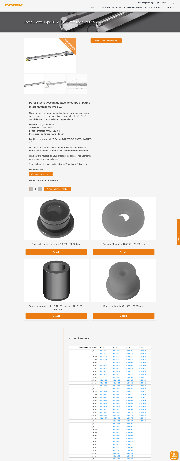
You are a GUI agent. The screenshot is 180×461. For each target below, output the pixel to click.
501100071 (129, 412)
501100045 (103, 394)
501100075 (129, 415)
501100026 (116, 380)
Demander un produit (106, 40)
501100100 (116, 447)
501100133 (129, 359)
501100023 (129, 377)
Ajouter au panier (57, 189)
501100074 (116, 415)
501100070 (116, 412)
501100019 (129, 374)
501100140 (116, 354)
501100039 (129, 389)
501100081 (116, 421)
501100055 (129, 400)
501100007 (129, 365)
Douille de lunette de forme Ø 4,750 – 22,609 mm (56, 244)
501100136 (116, 351)
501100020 (142, 374)
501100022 (116, 377)
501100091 (129, 432)
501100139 (103, 354)
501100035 (129, 386)
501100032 (142, 383)
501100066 (116, 409)
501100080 (142, 418)
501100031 (129, 383)
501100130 (142, 357)
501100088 (116, 430)
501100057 (103, 403)
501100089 (129, 430)
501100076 (142, 415)
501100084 (116, 424)
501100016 (142, 371)
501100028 (142, 380)
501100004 (142, 362)
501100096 (116, 441)
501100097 (129, 441)
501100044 (142, 392)
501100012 (142, 368)
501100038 (116, 389)
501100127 (103, 357)
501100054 (116, 400)
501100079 (129, 418)
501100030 (116, 383)
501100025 (103, 380)
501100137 (129, 351)
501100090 (116, 432)
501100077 (103, 418)
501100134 (142, 359)
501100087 (129, 427)
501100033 (103, 386)
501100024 (142, 377)
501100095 (129, 438)
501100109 (129, 459)
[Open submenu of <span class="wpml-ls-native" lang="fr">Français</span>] (168, 2)
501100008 (142, 365)
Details (56, 252)
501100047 (129, 394)
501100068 (142, 409)
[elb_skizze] (14, 4)
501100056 (142, 400)
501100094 (116, 438)
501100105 (129, 453)
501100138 (142, 351)
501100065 (103, 409)
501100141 (129, 354)
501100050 (116, 397)
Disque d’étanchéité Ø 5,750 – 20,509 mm (123, 244)
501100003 (129, 362)
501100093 (129, 435)
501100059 (129, 403)
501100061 (103, 406)
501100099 (129, 444)
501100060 (142, 403)
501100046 (116, 394)
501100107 (129, 456)
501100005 (103, 365)
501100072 (142, 412)
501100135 (103, 351)
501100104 (116, 453)
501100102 (116, 450)
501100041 (103, 392)
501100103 (129, 450)
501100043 (129, 392)
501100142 (142, 354)
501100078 (116, 418)
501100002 (116, 362)
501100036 (142, 386)
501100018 (116, 374)
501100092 (116, 435)
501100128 (116, 357)
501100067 (129, 409)
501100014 (116, 371)
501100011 (129, 368)
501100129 (129, 357)
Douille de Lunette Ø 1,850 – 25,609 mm (123, 306)
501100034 (116, 386)
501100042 (116, 392)
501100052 (142, 397)
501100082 (129, 421)
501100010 (116, 368)
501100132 (116, 359)
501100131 (103, 359)
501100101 (129, 447)
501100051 (129, 397)
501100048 (142, 394)
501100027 (129, 380)
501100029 (103, 383)
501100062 (116, 406)
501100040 (142, 389)
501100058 (116, 403)
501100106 (116, 456)
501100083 (142, 421)
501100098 (116, 444)
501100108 (116, 459)
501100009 (103, 368)
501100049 (103, 397)
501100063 (129, 406)
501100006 (116, 365)
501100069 (103, 412)
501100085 (129, 424)
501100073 (103, 415)
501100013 (103, 371)
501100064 (142, 406)
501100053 (103, 400)
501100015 (129, 371)
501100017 (103, 374)
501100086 (116, 427)
